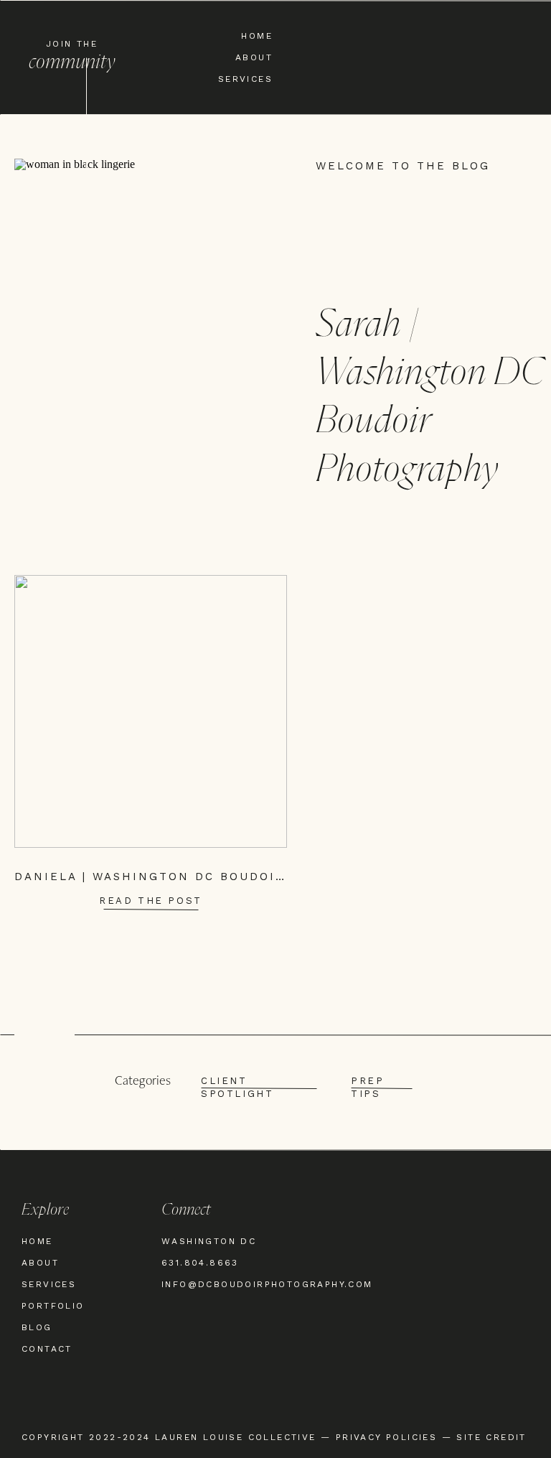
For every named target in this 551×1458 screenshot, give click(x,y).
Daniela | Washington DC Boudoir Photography (205, 876)
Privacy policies (386, 1437)
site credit (491, 1437)
